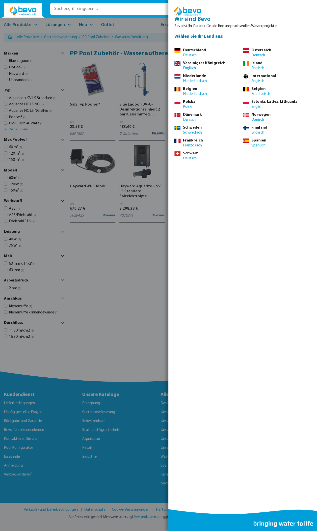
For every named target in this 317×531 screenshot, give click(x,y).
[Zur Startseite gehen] (23, 10)
